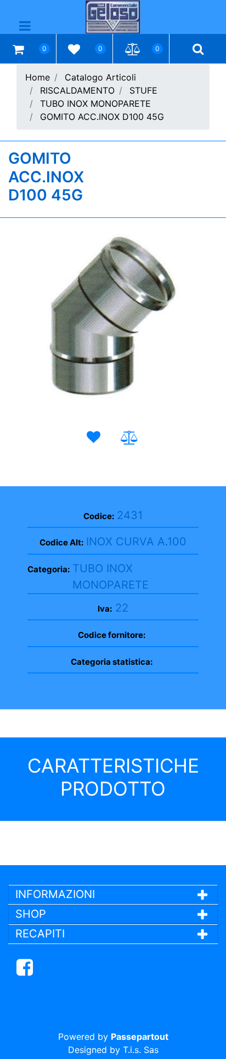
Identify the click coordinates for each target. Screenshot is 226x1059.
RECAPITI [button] (40, 933)
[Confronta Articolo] (129, 438)
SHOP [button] (30, 913)
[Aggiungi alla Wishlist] (96, 437)
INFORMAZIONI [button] (56, 894)
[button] (113, 321)
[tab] (113, 894)
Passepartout (139, 1036)
